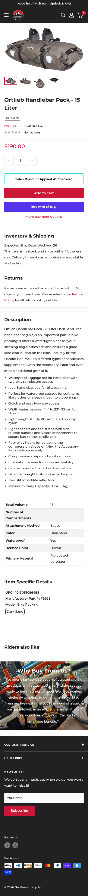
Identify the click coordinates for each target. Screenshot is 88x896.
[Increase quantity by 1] (31, 160)
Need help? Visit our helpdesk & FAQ (44, 3)
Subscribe (19, 811)
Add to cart (44, 193)
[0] (80, 15)
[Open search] (63, 15)
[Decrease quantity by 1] (8, 160)
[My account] (71, 15)
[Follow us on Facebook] (7, 845)
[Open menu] (6, 15)
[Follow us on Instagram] (15, 845)
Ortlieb (11, 126)
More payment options (44, 217)
